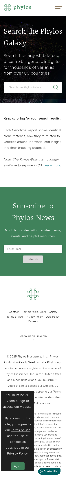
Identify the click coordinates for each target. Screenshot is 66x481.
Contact (14, 312)
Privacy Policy (34, 317)
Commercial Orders (33, 312)
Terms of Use (20, 430)
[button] (58, 8)
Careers (33, 321)
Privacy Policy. (17, 453)
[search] (33, 87)
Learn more (51, 165)
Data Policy (53, 317)
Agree (18, 466)
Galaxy (53, 312)
